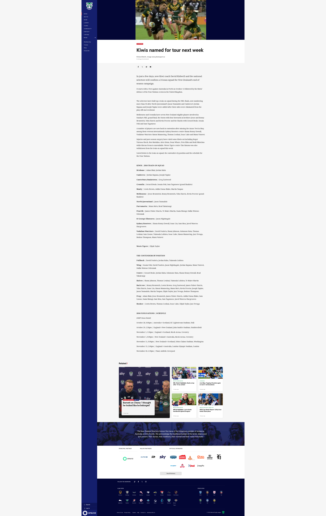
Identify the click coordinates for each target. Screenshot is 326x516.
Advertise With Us (151, 512)
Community (88, 28)
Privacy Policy (127, 512)
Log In (88, 508)
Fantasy (86, 31)
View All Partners (170, 473)
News (85, 13)
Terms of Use (120, 512)
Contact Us (143, 512)
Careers (134, 512)
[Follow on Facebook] (138, 481)
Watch (86, 16)
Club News (140, 44)
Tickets (86, 45)
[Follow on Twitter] (142, 481)
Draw (85, 19)
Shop (85, 48)
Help (138, 512)
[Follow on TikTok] (134, 481)
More (85, 37)
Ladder (86, 22)
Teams (86, 25)
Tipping (86, 34)
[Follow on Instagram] (146, 481)
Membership (87, 42)
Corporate (86, 50)
